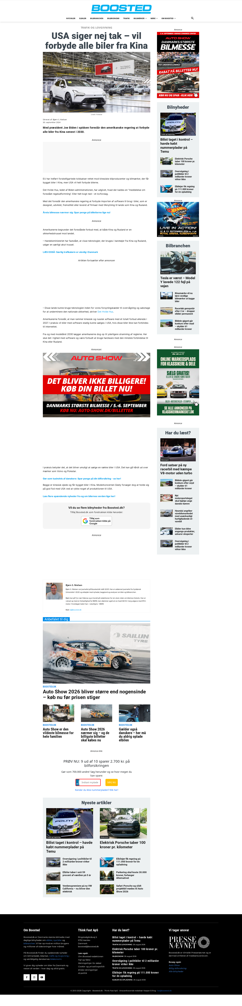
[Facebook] (27, 977)
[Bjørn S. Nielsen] (54, 597)
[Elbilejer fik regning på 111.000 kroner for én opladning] (107, 862)
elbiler (49, 940)
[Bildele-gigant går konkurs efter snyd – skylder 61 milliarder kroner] (166, 323)
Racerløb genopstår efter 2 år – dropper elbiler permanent (185, 311)
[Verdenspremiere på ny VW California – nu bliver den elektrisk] (53, 889)
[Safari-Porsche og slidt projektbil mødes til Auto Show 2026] (107, 889)
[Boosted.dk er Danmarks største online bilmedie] (121, 9)
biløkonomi (55, 959)
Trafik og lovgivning (96, 27)
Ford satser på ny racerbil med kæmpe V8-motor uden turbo (176, 469)
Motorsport (165, 460)
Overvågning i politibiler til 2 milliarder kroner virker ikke (77, 861)
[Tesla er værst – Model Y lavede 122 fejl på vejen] (178, 262)
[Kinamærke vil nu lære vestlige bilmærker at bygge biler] (166, 295)
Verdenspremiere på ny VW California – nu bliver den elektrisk (77, 888)
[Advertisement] (96, 282)
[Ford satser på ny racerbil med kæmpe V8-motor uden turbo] (178, 449)
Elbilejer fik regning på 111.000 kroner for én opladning (128, 861)
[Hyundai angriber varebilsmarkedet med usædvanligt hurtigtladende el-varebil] (166, 513)
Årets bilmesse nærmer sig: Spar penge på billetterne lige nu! (76, 212)
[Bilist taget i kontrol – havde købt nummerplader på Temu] (69, 823)
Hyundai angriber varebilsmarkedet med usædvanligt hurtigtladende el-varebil (184, 516)
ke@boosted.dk (164, 991)
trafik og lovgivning (59, 956)
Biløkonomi (105, 837)
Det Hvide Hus (105, 311)
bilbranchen (29, 943)
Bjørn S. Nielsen (60, 119)
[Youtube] (42, 977)
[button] (192, 18)
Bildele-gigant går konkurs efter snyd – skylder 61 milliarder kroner (184, 325)
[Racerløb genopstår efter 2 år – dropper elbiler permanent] (166, 311)
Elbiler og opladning (122, 980)
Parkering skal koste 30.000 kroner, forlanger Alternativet (131, 875)
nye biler (57, 940)
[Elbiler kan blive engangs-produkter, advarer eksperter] (166, 531)
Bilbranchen (165, 273)
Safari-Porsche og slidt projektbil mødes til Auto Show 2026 (129, 888)
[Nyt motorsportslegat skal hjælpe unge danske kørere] (166, 498)
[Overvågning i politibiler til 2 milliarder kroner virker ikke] (53, 862)
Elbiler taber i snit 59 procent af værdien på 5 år (77, 873)
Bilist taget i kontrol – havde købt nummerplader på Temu (69, 846)
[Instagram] (34, 977)
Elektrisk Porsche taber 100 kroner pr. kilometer (123, 844)
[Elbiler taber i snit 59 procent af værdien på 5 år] (53, 876)
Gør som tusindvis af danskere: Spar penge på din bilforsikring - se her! (82, 478)
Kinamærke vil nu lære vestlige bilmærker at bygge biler (185, 297)
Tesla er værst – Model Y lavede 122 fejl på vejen (177, 282)
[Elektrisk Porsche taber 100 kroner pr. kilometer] (123, 823)
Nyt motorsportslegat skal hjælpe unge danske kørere (183, 499)
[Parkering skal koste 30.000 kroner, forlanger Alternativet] (107, 876)
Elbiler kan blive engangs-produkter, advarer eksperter (185, 531)
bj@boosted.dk (76, 610)
